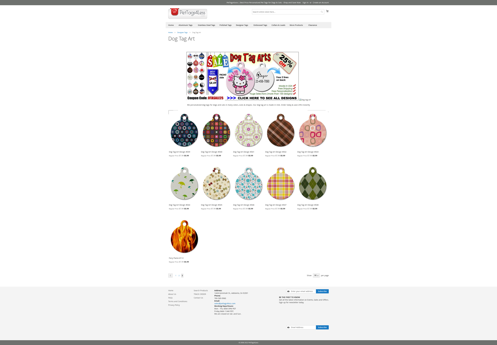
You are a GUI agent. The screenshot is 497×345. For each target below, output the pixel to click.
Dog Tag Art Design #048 (308, 205)
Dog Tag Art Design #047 (275, 205)
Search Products (201, 290)
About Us (172, 294)
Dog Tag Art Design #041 (243, 152)
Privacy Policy (174, 305)
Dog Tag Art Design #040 (211, 152)
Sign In (306, 2)
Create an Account (321, 2)
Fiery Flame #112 (176, 258)
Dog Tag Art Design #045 (211, 205)
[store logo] (187, 13)
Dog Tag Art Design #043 (308, 152)
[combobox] (288, 11)
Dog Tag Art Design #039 (179, 152)
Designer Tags (182, 32)
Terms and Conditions (177, 301)
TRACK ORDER (200, 294)
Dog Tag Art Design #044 (179, 205)
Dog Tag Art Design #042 (275, 152)
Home (170, 32)
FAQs (170, 297)
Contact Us (198, 297)
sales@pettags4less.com (224, 303)
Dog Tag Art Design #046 (243, 205)
